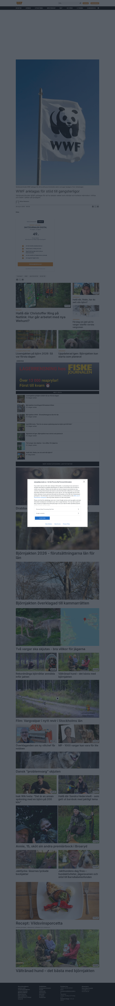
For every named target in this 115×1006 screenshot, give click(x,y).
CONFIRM (42, 518)
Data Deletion (48, 524)
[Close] (84, 482)
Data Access (57, 524)
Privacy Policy (66, 524)
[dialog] (57, 503)
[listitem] (57, 509)
